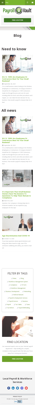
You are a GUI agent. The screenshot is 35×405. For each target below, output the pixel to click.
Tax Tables (18, 304)
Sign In (32, 2)
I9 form (24, 285)
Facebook (8, 388)
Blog (22, 278)
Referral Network (18, 295)
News (14, 278)
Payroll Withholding (24, 308)
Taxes (28, 304)
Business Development (12, 291)
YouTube (26, 388)
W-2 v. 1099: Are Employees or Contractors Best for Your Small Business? (15, 79)
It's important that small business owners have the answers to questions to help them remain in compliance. (16, 195)
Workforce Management (18, 288)
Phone (27, 2)
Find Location (17, 20)
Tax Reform (10, 308)
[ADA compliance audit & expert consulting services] (17, 402)
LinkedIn (13, 388)
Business (25, 301)
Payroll (9, 304)
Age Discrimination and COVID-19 (16, 236)
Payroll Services (13, 301)
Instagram (21, 388)
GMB (17, 388)
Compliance (13, 285)
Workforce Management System (18, 281)
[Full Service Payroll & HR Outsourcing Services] (17, 10)
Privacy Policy (17, 396)
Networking (27, 291)
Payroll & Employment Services (18, 298)
